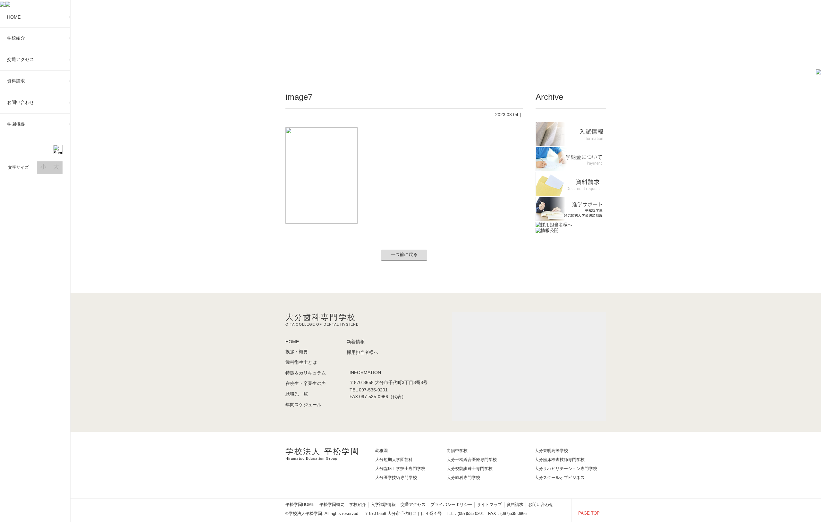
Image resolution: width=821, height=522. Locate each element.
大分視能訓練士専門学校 (470, 468)
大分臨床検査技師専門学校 (560, 459)
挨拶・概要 (296, 351)
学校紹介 (357, 504)
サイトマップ (489, 504)
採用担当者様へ (362, 352)
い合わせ (20, 102)
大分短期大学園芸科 (394, 459)
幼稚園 (381, 450)
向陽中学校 (457, 450)
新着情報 (356, 341)
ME (14, 17)
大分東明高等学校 (551, 450)
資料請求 (515, 504)
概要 (16, 123)
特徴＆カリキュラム (305, 372)
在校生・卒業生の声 (305, 383)
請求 (16, 80)
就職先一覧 (296, 394)
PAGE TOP (589, 513)
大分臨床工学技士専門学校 (400, 468)
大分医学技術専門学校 (396, 477)
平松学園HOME (300, 504)
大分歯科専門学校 (463, 477)
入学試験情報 (383, 504)
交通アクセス (413, 504)
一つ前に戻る (404, 254)
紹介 (16, 37)
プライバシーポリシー (451, 504)
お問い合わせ (540, 504)
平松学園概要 (331, 504)
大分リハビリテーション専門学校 (566, 468)
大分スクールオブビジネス (560, 477)
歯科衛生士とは (301, 362)
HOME (292, 341)
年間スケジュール (303, 404)
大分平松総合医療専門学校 (472, 459)
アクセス (20, 59)
